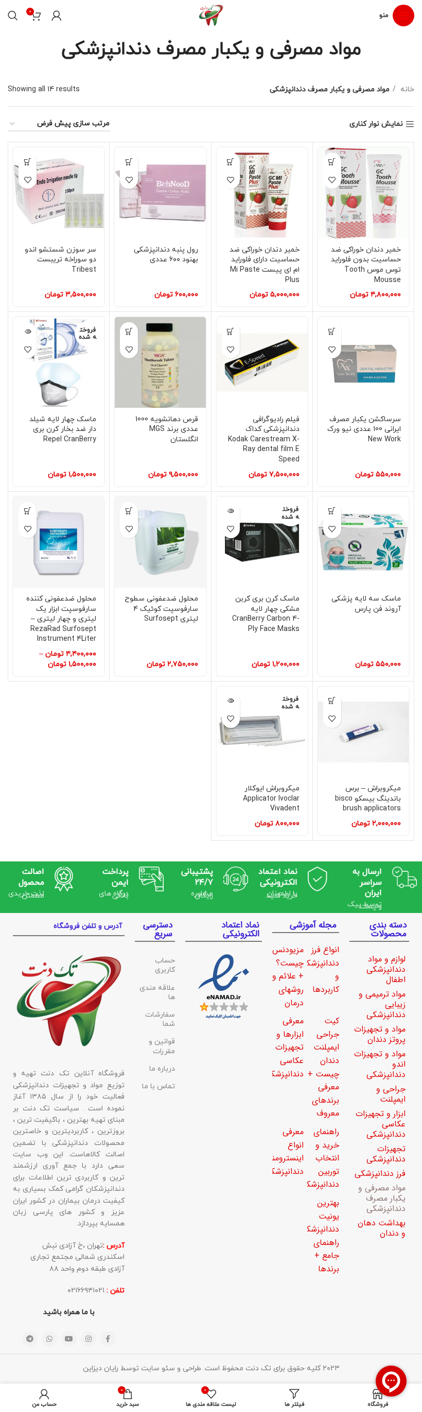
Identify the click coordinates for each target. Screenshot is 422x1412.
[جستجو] (13, 15)
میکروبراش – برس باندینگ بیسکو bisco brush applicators (368, 798)
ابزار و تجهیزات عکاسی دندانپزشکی (381, 1124)
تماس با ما (158, 1086)
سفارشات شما (160, 1019)
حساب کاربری (165, 965)
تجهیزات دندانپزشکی (386, 1154)
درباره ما (162, 1069)
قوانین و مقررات (162, 1046)
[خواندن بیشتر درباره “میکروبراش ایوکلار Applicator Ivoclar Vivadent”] (231, 701)
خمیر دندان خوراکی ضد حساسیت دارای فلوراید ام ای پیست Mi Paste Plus (265, 265)
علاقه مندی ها (157, 992)
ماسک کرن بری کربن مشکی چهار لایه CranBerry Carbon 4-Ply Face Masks (266, 614)
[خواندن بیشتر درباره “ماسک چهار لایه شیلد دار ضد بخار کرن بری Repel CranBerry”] (28, 331)
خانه (406, 89)
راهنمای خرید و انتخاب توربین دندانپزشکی (319, 1158)
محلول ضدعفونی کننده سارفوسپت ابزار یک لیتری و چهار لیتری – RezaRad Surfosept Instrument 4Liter (61, 619)
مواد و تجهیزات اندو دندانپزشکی (380, 1064)
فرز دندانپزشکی (380, 1173)
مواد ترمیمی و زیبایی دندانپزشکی (382, 1004)
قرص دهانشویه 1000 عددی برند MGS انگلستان (166, 429)
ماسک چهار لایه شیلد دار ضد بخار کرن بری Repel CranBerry (62, 429)
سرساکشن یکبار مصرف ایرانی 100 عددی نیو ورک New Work (364, 429)
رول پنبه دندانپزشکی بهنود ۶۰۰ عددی (166, 255)
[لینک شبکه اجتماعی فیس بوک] (108, 1339)
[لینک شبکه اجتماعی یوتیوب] (69, 1339)
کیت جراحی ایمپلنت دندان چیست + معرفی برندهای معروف (323, 1067)
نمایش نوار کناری (376, 124)
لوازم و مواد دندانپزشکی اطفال (386, 969)
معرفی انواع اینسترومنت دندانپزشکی (284, 1151)
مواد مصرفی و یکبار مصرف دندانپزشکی (382, 1198)
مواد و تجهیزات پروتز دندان (380, 1034)
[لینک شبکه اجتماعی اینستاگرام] (88, 1339)
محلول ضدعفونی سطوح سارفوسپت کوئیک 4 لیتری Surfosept (161, 609)
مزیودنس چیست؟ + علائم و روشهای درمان (288, 976)
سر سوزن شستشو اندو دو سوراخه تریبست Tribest (60, 260)
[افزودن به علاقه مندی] (332, 180)
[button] (332, 162)
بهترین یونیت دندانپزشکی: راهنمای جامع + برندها (318, 1236)
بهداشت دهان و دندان (382, 1228)
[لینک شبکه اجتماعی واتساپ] (49, 1339)
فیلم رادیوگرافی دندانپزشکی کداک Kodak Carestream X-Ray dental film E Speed (264, 439)
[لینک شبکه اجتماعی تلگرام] (30, 1339)
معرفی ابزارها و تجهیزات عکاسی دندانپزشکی (284, 1047)
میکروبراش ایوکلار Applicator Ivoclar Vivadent (271, 798)
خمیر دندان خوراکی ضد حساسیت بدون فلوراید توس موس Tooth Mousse (366, 265)
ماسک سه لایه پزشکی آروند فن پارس (366, 604)
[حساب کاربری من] (56, 15)
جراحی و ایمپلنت (391, 1094)
